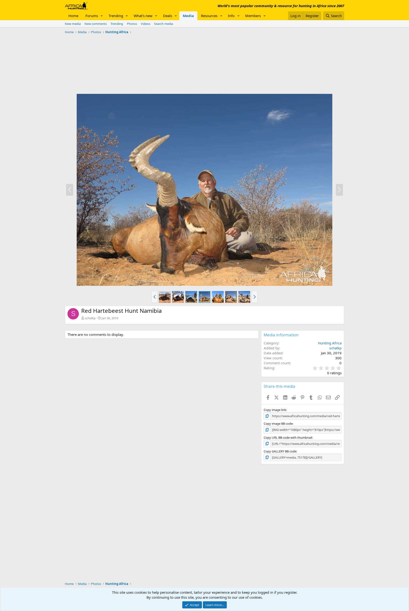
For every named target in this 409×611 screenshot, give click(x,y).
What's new (143, 15)
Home (73, 15)
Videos (145, 24)
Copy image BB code (278, 423)
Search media (163, 24)
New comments (95, 24)
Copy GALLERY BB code (280, 451)
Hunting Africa (330, 343)
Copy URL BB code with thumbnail (288, 437)
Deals (167, 15)
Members (253, 15)
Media (188, 15)
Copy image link (275, 410)
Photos (132, 24)
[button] (101, 15)
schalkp (90, 318)
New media (73, 24)
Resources (209, 15)
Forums (91, 15)
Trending (116, 15)
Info (231, 15)
